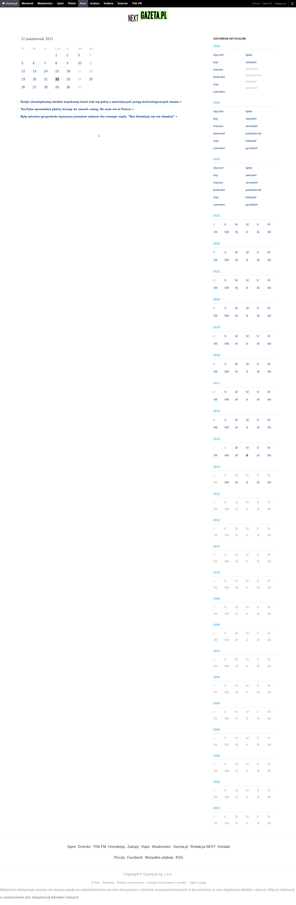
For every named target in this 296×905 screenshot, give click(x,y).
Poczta (256, 3)
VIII (226, 232)
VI (268, 224)
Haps (145, 847)
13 (34, 71)
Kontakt (224, 847)
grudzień (252, 148)
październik (253, 133)
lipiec (249, 54)
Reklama (108, 882)
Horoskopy (116, 847)
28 (45, 87)
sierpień (251, 62)
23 (68, 79)
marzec (218, 69)
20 (34, 79)
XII (269, 232)
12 (23, 71)
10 (79, 63)
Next (83, 3)
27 (34, 87)
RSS (179, 857)
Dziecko (123, 3)
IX (236, 232)
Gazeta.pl (11, 3)
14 (45, 71)
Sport (60, 3)
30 (68, 87)
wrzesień (252, 126)
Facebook (135, 857)
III (236, 224)
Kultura (94, 3)
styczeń (218, 54)
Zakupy (133, 847)
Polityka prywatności (131, 882)
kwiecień (219, 77)
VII (215, 232)
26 (23, 87)
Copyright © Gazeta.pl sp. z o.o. (148, 874)
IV (247, 224)
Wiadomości (45, 3)
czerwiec (219, 91)
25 (91, 79)
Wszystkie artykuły (159, 857)
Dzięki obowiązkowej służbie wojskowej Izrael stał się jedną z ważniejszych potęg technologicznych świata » (101, 101)
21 (45, 79)
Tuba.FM (267, 3)
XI (258, 232)
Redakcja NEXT (203, 847)
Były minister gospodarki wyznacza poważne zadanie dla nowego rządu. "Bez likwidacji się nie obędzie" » (99, 116)
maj (215, 84)
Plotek (72, 3)
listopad (251, 140)
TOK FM (137, 3)
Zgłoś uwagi (198, 882)
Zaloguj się (280, 3)
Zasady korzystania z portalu (166, 882)
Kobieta (108, 3)
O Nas (95, 882)
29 (57, 87)
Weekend (27, 3)
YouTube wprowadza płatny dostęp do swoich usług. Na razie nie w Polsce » (77, 109)
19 (23, 79)
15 (57, 71)
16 (68, 71)
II (225, 224)
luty (215, 62)
